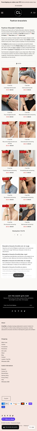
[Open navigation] (7, 12)
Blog (2, 355)
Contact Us (4, 371)
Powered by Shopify (15, 423)
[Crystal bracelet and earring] (9, 158)
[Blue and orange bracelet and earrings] (9, 129)
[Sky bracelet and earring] (9, 185)
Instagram (17, 49)
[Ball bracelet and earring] (27, 212)
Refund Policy (4, 373)
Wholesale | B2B (5, 361)
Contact (3, 357)
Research (3, 369)
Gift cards (3, 351)
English (6, 398)
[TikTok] (24, 311)
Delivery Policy (5, 375)
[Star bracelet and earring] (9, 212)
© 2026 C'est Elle (5, 423)
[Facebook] (12, 311)
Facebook (10, 49)
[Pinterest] (18, 311)
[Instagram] (21, 311)
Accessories (4, 346)
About (2, 353)
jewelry (18, 47)
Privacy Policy (4, 377)
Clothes (3, 344)
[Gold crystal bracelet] (27, 75)
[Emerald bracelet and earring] (27, 158)
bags (14, 47)
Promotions (4, 348)
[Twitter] (15, 311)
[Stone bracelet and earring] (27, 129)
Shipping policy (27, 425)
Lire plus (18, 275)
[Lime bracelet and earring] (27, 185)
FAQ (2, 379)
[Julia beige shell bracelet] (9, 75)
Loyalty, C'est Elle (5, 359)
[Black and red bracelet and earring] (27, 102)
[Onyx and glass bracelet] (9, 102)
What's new (4, 342)
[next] (21, 235)
